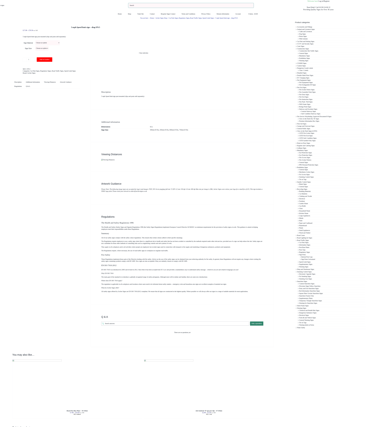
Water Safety (301, 327)
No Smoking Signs (305, 276)
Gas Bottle (302, 206)
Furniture (302, 201)
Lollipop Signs (301, 148)
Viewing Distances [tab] (50, 82)
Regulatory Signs (45, 71)
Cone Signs (300, 46)
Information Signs (304, 245)
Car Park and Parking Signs (305, 41)
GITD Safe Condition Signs (308, 138)
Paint (300, 220)
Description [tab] (18, 82)
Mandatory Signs (304, 56)
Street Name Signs (303, 306)
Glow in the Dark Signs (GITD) (307, 131)
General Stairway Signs (308, 111)
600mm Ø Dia (173, 130)
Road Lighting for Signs (304, 238)
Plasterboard (303, 225)
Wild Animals (303, 39)
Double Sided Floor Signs (305, 75)
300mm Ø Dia (154, 130)
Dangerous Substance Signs (307, 313)
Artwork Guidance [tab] (66, 82)
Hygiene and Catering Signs (306, 145)
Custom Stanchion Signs (306, 284)
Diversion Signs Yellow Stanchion (309, 286)
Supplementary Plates (306, 298)
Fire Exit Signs (301, 87)
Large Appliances (304, 216)
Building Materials (305, 191)
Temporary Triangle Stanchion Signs (310, 301)
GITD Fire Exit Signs (306, 135)
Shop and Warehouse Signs (305, 269)
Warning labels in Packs (306, 325)
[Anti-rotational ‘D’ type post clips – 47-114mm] (168, 360)
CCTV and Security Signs (305, 44)
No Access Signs (304, 174)
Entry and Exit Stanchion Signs (309, 288)
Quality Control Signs (304, 182)
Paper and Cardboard (305, 223)
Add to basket (44, 59)
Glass (301, 208)
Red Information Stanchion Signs (309, 291)
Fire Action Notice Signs (307, 89)
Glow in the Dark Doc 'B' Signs (309, 119)
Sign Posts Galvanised (308, 259)
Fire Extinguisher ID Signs (307, 85)
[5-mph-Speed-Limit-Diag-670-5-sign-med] (75, 20)
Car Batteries (303, 194)
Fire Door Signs (304, 94)
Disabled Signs (301, 73)
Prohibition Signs (304, 58)
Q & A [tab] (28, 86)
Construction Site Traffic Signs (308, 51)
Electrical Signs (304, 315)
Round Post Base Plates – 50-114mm (77, 411)
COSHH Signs (301, 63)
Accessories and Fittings (304, 27)
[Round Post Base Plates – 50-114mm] (37, 360)
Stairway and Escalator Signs (308, 109)
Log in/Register (324, 1)
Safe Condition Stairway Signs (310, 114)
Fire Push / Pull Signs (306, 102)
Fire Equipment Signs (304, 80)
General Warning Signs (306, 320)
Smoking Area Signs (305, 279)
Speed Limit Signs (70, 71)
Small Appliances (304, 230)
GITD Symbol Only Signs (307, 140)
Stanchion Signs (302, 281)
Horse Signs (303, 36)
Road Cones (301, 235)
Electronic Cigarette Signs (307, 274)
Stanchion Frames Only (306, 296)
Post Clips (302, 250)
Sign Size (28, 48)
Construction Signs (303, 49)
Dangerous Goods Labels (305, 68)
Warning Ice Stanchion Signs (308, 303)
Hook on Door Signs (303, 143)
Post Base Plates (304, 247)
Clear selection (143, 53)
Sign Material (28, 43)
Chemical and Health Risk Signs (309, 310)
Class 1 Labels (303, 70)
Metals (301, 218)
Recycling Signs (302, 189)
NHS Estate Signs (304, 104)
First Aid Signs (301, 124)
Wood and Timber (304, 233)
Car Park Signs (34, 71)
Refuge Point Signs (305, 107)
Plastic (301, 228)
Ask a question (257, 323)
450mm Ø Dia (164, 130)
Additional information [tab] (33, 82)
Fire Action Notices (305, 160)
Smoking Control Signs (306, 177)
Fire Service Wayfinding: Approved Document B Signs (314, 116)
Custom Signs (301, 66)
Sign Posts (302, 254)
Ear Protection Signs (305, 153)
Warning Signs (303, 60)
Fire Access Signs (304, 157)
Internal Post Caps (307, 257)
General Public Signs (303, 128)
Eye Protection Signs (305, 155)
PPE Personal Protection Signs (308, 165)
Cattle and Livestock (305, 31)
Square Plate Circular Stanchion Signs (311, 293)
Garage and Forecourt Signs (306, 126)
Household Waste (304, 211)
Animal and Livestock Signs (306, 29)
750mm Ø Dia (183, 130)
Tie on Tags (302, 179)
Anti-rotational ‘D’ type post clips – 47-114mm (209, 411)
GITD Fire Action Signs (306, 133)
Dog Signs (302, 34)
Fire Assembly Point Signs (307, 92)
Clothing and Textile (305, 196)
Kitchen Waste (303, 213)
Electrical (302, 199)
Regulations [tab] (18, 86)
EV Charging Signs (303, 78)
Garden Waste (303, 203)
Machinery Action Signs (306, 172)
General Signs (303, 53)
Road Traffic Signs (57, 71)
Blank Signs (303, 184)
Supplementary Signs (305, 264)
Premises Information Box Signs (309, 121)
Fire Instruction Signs (305, 99)
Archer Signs (31, 73)
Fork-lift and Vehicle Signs (307, 318)
